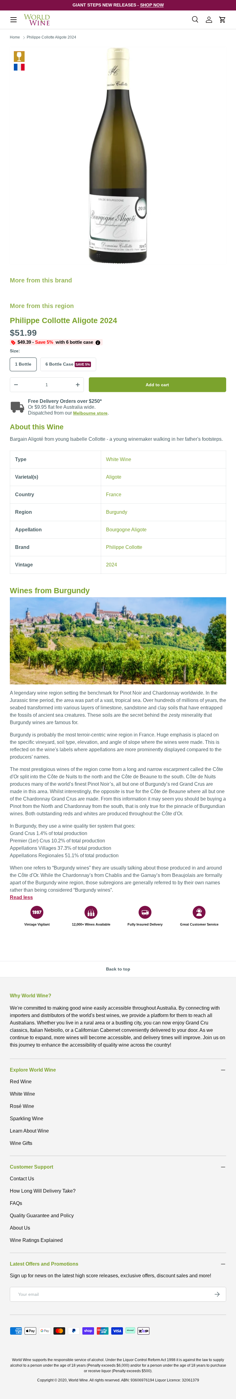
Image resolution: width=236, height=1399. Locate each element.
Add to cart (157, 384)
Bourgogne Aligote (126, 529)
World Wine (78, 1380)
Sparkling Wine (26, 1118)
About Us (20, 1228)
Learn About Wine (29, 1130)
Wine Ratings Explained (36, 1240)
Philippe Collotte (124, 547)
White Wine (19, 56)
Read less (21, 897)
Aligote (113, 477)
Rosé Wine (22, 1106)
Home (15, 37)
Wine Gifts (21, 1143)
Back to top (118, 969)
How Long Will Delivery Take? (43, 1191)
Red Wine (21, 1081)
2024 (111, 564)
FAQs (16, 1203)
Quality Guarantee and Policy (42, 1215)
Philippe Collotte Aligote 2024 (51, 37)
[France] (19, 67)
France (113, 494)
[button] (222, 19)
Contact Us (22, 1178)
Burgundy (116, 512)
